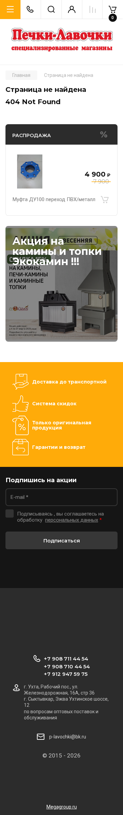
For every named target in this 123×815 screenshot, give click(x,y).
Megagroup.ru (61, 807)
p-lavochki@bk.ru (67, 736)
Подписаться (61, 540)
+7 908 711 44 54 (66, 658)
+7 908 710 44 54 (67, 666)
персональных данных (71, 520)
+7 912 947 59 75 (65, 674)
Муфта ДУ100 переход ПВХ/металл (54, 199)
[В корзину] (104, 199)
